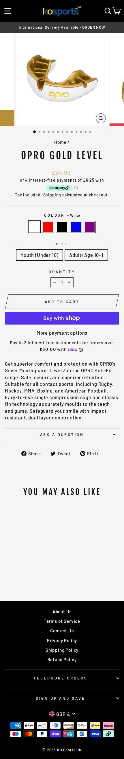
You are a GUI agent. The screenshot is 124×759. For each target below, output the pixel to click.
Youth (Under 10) (39, 255)
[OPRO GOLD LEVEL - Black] (27, 574)
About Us (62, 611)
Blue (76, 227)
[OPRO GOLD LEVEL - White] (13, 574)
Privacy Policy (62, 640)
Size (62, 244)
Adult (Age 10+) (86, 255)
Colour (62, 215)
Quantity (62, 271)
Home (60, 142)
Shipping (52, 194)
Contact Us (62, 630)
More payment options (62, 333)
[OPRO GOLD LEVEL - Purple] (40, 574)
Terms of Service (62, 621)
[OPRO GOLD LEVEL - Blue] (33, 574)
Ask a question (62, 434)
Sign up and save (61, 698)
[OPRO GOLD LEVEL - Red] (20, 574)
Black (62, 227)
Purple (89, 227)
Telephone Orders (60, 678)
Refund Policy (62, 659)
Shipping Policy (62, 650)
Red (48, 227)
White (34, 227)
